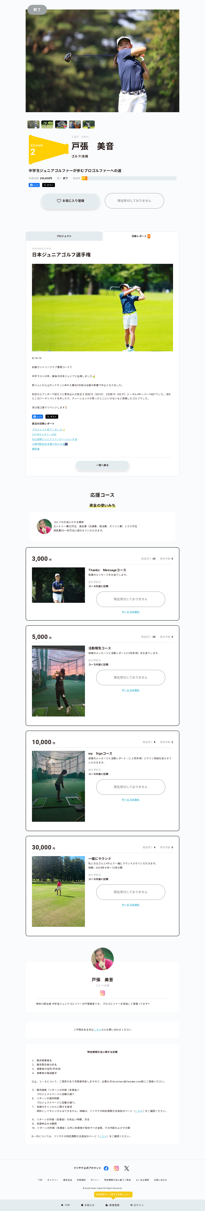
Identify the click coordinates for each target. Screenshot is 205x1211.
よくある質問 (142, 1180)
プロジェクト (64, 236)
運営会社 (67, 1180)
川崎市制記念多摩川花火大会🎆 (50, 444)
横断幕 (35, 449)
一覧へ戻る (102, 465)
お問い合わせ (160, 1180)
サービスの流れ (131, 612)
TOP (67, 1205)
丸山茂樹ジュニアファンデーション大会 (54, 439)
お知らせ (89, 1205)
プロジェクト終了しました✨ (48, 429)
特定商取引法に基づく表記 (117, 1180)
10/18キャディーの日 (44, 434)
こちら (97, 1029)
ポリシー (95, 1180)
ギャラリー (52, 1180)
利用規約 (81, 1180)
